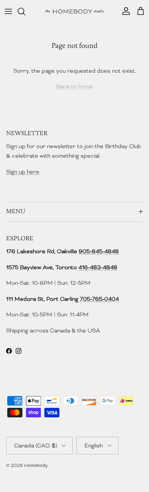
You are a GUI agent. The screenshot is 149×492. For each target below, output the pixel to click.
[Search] (25, 11)
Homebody (35, 465)
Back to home (74, 86)
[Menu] (8, 11)
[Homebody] (74, 11)
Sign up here (22, 172)
